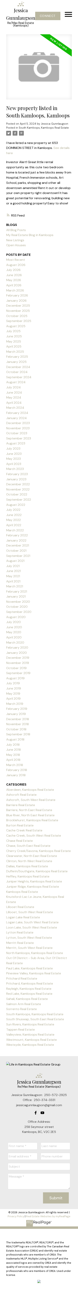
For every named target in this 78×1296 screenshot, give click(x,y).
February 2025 (17, 357)
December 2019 (17, 658)
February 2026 (17, 295)
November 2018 (17, 724)
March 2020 (15, 642)
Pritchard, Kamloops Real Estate (29, 983)
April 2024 (14, 403)
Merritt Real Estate (20, 943)
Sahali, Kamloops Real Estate (27, 999)
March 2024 (15, 408)
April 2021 (13, 581)
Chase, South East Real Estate (28, 846)
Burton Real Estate (20, 825)
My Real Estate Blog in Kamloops (29, 235)
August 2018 (15, 739)
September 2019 (18, 673)
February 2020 (17, 647)
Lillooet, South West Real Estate (29, 912)
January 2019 (16, 714)
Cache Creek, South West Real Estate (33, 835)
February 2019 (16, 709)
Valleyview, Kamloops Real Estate (30, 1034)
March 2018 (14, 765)
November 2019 (17, 663)
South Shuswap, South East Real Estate (35, 1019)
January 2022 (16, 540)
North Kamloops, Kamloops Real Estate (34, 953)
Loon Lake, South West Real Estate (31, 927)
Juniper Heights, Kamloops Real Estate (34, 881)
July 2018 (13, 745)
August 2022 (15, 505)
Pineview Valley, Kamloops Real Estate (33, 973)
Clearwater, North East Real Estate (31, 856)
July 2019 (13, 683)
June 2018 (13, 749)
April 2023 (13, 464)
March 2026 (15, 290)
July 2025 (13, 331)
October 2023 (16, 433)
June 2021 (13, 571)
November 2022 (18, 489)
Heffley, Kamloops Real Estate (27, 876)
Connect (48, 16)
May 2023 (13, 459)
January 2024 (16, 418)
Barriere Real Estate (20, 805)
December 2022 (18, 484)
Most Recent (15, 260)
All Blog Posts (16, 230)
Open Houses (16, 245)
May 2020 (13, 632)
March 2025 (15, 352)
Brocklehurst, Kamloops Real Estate (32, 820)
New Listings (15, 240)
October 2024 (17, 372)
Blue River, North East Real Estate (30, 815)
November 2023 (18, 428)
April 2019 (13, 698)
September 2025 (18, 321)
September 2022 (18, 499)
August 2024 (16, 382)
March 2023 (15, 469)
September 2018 (18, 734)
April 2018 (13, 760)
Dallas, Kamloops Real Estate (27, 866)
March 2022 (15, 530)
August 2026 (15, 265)
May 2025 (13, 341)
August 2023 (15, 443)
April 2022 (13, 525)
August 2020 (16, 617)
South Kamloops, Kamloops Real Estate (44, 127)
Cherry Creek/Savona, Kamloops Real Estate (38, 851)
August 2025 (15, 326)
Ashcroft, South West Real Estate (30, 800)
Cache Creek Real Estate (24, 830)
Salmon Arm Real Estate (23, 1004)
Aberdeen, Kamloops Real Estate (30, 790)
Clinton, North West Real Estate (29, 861)
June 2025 (14, 336)
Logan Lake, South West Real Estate (32, 922)
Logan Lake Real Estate (23, 917)
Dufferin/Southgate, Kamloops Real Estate (37, 871)
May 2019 (13, 693)
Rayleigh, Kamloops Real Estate (28, 989)
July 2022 (13, 510)
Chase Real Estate (19, 841)
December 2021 (17, 545)
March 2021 (14, 586)
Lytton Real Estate (19, 932)
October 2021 (16, 551)
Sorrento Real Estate (21, 1009)
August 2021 (15, 561)
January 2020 (16, 653)
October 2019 (16, 668)
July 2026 (13, 270)
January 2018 (16, 775)
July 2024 (13, 387)
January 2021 (16, 596)
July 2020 (13, 622)
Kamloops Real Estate (22, 892)
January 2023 (16, 479)
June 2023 (14, 454)
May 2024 (13, 397)
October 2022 (16, 494)
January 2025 (16, 362)
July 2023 (13, 448)
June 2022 (14, 515)
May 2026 (13, 280)
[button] (47, 16)
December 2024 (18, 367)
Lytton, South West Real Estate (29, 938)
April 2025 (13, 346)
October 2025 (16, 316)
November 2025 (18, 311)
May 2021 (13, 576)
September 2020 (18, 612)
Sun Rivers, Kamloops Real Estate (30, 1024)
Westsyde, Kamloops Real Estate (30, 1045)
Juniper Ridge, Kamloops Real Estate (32, 886)
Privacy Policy (16, 1216)
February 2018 (16, 770)
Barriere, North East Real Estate (29, 810)
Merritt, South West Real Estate (29, 948)
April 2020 (14, 637)
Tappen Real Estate (20, 1029)
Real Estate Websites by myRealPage (48, 1216)
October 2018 (16, 729)
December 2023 (18, 423)
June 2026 (14, 275)
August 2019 (15, 678)
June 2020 (14, 627)
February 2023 (17, 474)
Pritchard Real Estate (21, 978)
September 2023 (18, 438)
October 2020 (17, 607)
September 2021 (18, 556)
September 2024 (18, 377)
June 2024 (14, 392)
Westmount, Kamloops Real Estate (31, 1040)
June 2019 (13, 688)
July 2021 (13, 566)
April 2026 (13, 285)
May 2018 (13, 755)
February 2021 (16, 591)
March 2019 (14, 704)
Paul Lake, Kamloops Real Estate (29, 968)
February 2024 (17, 413)
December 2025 (18, 305)
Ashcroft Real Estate (21, 795)
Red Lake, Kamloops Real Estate (29, 994)
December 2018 (17, 719)
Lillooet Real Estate (20, 907)
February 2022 (17, 535)
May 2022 (13, 520)
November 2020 (18, 602)
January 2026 (16, 300)
